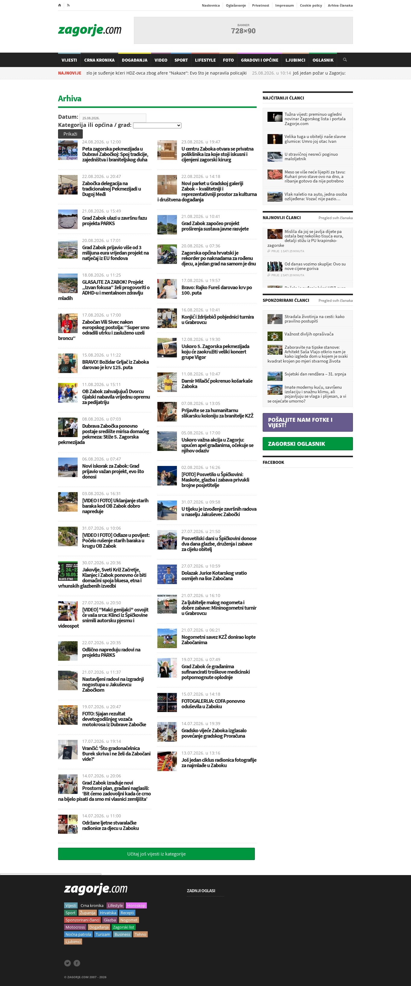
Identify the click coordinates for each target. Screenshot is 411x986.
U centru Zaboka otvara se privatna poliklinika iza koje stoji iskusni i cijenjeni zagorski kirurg (217, 154)
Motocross (75, 927)
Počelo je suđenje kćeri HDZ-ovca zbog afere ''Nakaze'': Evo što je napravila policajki (134, 73)
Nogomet (129, 920)
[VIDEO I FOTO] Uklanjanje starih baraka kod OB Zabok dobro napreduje (115, 506)
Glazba (110, 920)
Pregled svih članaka (336, 218)
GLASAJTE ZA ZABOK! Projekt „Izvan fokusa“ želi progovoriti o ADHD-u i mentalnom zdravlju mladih (104, 290)
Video (161, 60)
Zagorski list (123, 927)
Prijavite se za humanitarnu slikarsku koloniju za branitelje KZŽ (217, 413)
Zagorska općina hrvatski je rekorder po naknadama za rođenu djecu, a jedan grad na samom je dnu (218, 258)
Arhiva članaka (340, 5)
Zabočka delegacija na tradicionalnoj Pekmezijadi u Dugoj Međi (111, 189)
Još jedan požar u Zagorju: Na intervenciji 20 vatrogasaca (322, 73)
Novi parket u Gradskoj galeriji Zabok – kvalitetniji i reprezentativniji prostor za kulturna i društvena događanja (207, 191)
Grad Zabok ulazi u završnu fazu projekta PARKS (114, 220)
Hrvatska (108, 912)
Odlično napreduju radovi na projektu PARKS (111, 652)
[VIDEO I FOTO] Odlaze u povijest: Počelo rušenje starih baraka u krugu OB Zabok (116, 540)
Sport (181, 60)
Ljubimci (295, 60)
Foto (228, 60)
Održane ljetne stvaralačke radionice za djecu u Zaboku (110, 825)
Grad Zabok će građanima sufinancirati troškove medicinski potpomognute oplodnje (215, 672)
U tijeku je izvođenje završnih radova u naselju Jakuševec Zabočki (218, 511)
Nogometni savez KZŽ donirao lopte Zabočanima (218, 639)
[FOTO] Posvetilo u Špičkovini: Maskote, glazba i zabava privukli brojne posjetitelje (215, 479)
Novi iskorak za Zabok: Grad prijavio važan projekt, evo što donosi (113, 471)
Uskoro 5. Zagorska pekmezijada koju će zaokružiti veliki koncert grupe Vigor (215, 351)
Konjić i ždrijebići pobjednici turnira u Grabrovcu (217, 319)
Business (122, 934)
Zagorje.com (89, 30)
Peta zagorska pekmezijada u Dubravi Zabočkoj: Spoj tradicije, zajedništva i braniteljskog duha (115, 154)
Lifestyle (205, 60)
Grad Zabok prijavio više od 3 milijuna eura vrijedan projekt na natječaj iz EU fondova (115, 253)
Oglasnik (323, 60)
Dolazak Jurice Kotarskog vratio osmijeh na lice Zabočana (214, 575)
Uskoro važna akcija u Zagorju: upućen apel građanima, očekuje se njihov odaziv (217, 445)
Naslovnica (211, 5)
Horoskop (136, 905)
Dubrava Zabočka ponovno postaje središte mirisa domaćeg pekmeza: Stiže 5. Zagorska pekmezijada (103, 434)
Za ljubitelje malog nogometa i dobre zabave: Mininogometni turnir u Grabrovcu (218, 608)
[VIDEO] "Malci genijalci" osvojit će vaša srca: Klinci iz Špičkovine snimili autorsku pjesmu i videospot (103, 617)
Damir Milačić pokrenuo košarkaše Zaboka (216, 383)
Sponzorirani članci (82, 920)
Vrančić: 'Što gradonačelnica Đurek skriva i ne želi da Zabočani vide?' (116, 753)
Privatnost (260, 5)
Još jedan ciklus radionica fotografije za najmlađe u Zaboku (218, 762)
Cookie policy (311, 5)
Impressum (284, 5)
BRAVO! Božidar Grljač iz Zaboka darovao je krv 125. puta (115, 364)
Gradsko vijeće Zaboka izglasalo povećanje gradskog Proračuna (213, 733)
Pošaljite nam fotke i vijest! (300, 422)
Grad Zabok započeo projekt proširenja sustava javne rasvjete (215, 226)
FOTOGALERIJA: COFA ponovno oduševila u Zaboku (213, 703)
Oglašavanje (236, 5)
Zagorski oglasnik (296, 443)
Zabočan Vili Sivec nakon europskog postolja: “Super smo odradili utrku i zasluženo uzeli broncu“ (103, 329)
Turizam (103, 934)
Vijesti (69, 60)
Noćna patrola (78, 934)
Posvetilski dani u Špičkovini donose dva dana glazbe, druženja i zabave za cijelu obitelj (218, 544)
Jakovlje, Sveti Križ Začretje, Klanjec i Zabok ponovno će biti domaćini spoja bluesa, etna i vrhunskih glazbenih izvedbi (102, 577)
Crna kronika (92, 905)
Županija (87, 912)
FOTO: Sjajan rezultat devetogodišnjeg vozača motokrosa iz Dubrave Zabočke (114, 719)
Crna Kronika (99, 60)
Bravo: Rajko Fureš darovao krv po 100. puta (216, 290)
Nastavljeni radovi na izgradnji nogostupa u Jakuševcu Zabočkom (113, 684)
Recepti (127, 912)
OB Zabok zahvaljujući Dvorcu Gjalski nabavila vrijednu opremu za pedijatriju (116, 397)
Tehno (140, 934)
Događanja (134, 60)
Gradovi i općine (259, 60)
